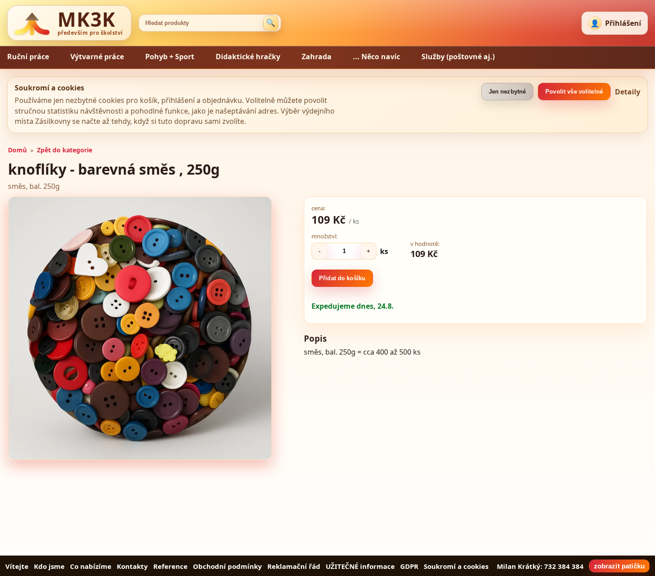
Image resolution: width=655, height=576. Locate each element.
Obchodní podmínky (227, 566)
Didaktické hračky (248, 56)
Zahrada (317, 56)
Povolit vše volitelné (574, 91)
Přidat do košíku (342, 278)
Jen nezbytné (507, 91)
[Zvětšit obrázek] (140, 328)
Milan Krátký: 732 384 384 (540, 566)
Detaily (627, 92)
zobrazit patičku (619, 566)
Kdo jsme (49, 566)
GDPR (409, 566)
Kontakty (132, 566)
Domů (17, 150)
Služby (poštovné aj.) (458, 56)
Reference (170, 566)
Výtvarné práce (97, 56)
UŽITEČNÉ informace (360, 566)
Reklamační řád (293, 566)
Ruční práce (28, 56)
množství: (324, 236)
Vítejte (17, 566)
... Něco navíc (376, 56)
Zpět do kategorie (64, 150)
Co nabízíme (90, 566)
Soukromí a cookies (456, 566)
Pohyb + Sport (169, 56)
